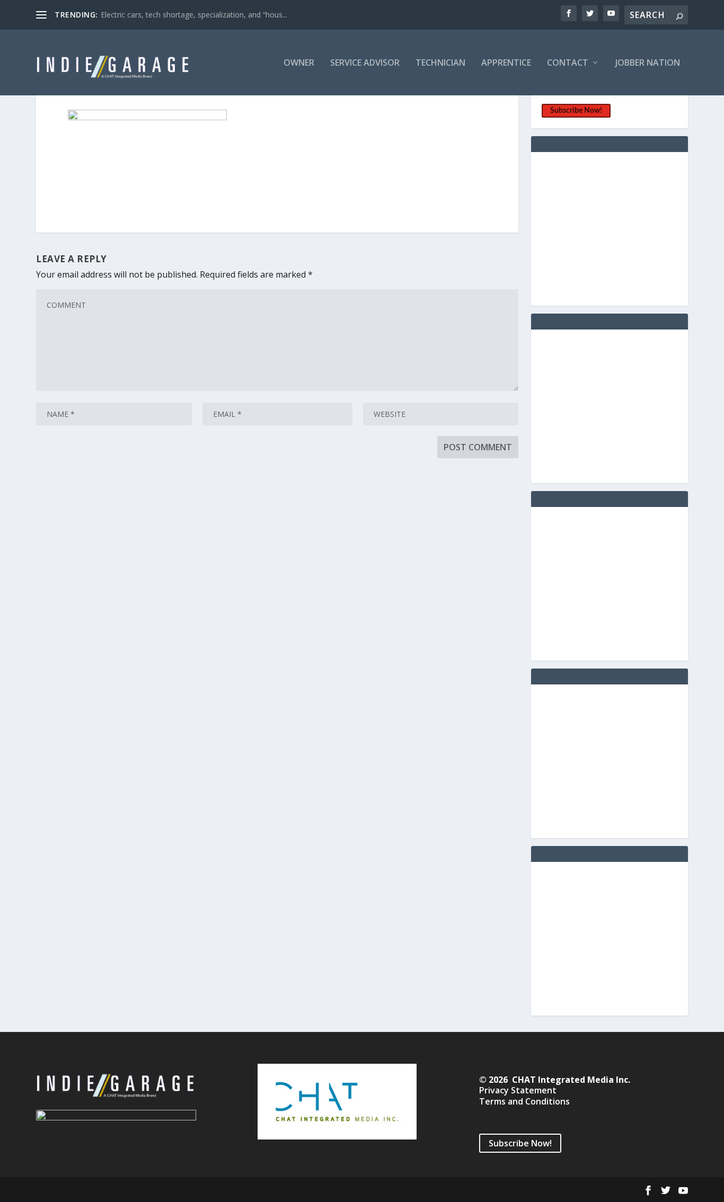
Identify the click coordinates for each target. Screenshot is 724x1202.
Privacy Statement (518, 1090)
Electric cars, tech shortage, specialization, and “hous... (194, 15)
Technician (440, 63)
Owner (299, 63)
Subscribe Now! (576, 110)
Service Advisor (365, 63)
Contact (567, 63)
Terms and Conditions (524, 1101)
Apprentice (506, 63)
